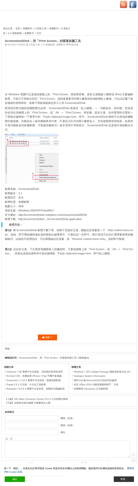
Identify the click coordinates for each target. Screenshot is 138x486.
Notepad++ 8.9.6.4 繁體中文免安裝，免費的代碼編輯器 (35, 388)
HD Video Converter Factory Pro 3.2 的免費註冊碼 (41, 399)
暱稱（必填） (68, 418)
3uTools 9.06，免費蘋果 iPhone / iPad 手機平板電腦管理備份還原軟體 (43, 376)
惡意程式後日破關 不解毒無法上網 (32, 402)
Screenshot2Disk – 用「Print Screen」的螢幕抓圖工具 (47, 357)
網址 (63, 432)
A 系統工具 (40, 28)
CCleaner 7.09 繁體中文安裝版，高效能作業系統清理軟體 (36, 371)
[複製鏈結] (83, 357)
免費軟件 (27, 28)
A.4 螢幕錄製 (15, 33)
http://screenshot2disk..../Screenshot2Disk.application (50, 219)
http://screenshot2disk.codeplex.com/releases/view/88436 (52, 214)
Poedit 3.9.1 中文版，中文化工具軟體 (26, 384)
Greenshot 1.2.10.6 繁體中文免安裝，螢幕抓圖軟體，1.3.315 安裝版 (42, 380)
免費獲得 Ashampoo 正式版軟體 (91, 388)
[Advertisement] (69, 68)
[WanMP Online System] (21, 19)
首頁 (17, 28)
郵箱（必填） (68, 425)
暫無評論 (73, 44)
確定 (14, 479)
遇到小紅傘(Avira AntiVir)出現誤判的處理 (95, 380)
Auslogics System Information (89, 376)
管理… (123, 479)
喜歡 (48, 337)
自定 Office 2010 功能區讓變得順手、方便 (96, 384)
